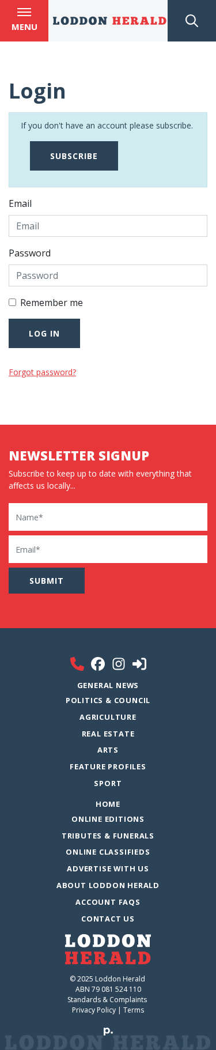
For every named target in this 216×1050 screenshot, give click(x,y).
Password (30, 253)
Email (20, 203)
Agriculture (108, 717)
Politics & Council (108, 700)
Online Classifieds (108, 852)
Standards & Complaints (108, 999)
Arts (108, 750)
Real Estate (108, 733)
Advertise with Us (108, 868)
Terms (133, 1010)
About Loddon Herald (108, 885)
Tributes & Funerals (108, 835)
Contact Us (108, 918)
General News (108, 685)
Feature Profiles (108, 766)
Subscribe (74, 155)
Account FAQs (108, 902)
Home (108, 804)
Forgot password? (42, 372)
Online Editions (108, 819)
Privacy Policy (94, 1010)
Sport (108, 783)
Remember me (51, 302)
